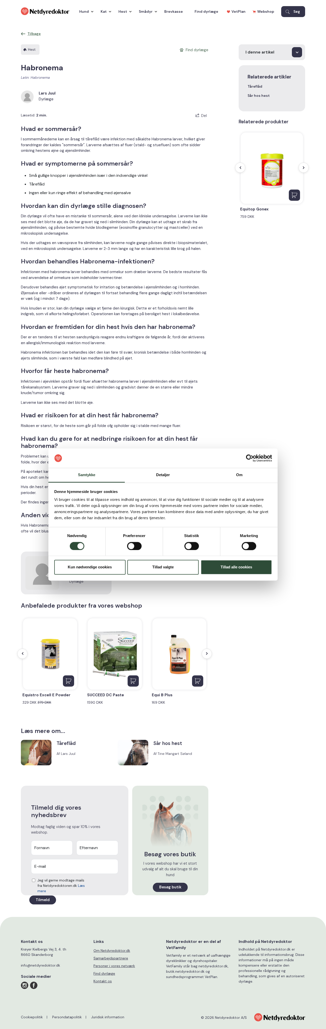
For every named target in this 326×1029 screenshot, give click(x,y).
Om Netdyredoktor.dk (111, 950)
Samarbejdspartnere (110, 958)
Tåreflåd (255, 86)
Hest (122, 11)
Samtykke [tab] (87, 475)
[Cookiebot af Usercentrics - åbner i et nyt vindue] (249, 458)
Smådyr (146, 11)
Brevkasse (173, 11)
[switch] (134, 546)
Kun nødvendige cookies (90, 567)
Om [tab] (239, 475)
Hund (84, 11)
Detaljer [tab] (163, 475)
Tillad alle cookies (236, 567)
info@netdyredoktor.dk (40, 965)
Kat (104, 11)
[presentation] (22, 654)
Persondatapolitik (67, 1017)
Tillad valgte (163, 567)
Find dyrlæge (206, 11)
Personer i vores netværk (114, 966)
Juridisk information (107, 1017)
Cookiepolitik (32, 1017)
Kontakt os (102, 981)
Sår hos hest (259, 95)
